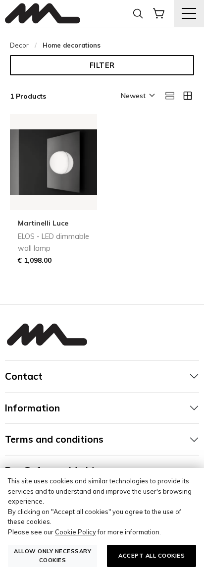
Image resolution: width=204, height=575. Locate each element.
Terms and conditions (54, 439)
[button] (137, 96)
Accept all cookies (151, 555)
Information (32, 408)
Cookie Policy (75, 532)
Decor (19, 45)
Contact (24, 376)
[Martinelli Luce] (42, 13)
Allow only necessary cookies (52, 555)
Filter (102, 65)
